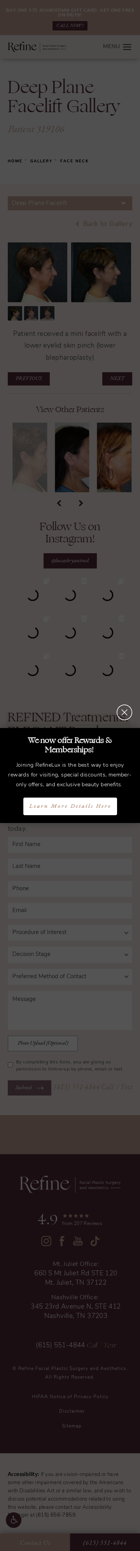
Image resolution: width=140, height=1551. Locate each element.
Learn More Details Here (70, 806)
